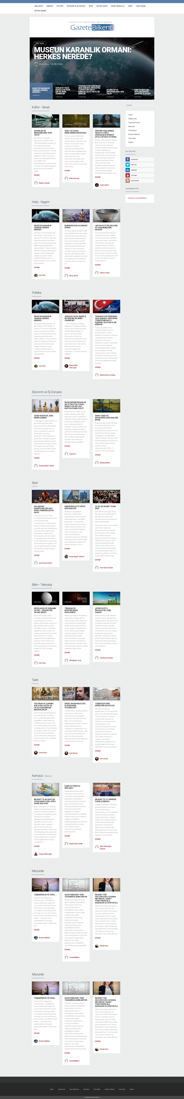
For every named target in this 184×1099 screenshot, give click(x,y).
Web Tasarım (95, 1097)
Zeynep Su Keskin (106, 658)
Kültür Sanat (52, 124)
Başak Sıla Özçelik (76, 844)
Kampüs (53, 789)
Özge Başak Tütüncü (76, 557)
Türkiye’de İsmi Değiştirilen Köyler (104, 704)
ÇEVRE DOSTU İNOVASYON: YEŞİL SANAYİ (103, 610)
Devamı (37, 175)
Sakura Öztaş (104, 273)
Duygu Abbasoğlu (45, 854)
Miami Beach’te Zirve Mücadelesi (75, 507)
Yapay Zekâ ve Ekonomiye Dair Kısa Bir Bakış (106, 417)
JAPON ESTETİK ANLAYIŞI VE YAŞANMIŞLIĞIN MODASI (106, 227)
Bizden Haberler (81, 882)
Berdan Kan (104, 946)
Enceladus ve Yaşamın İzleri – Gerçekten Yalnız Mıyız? (45, 610)
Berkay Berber (105, 463)
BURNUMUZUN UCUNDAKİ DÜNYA (76, 226)
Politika (46, 43)
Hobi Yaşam (52, 219)
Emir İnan (42, 663)
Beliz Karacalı (74, 178)
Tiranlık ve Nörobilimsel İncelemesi (71, 610)
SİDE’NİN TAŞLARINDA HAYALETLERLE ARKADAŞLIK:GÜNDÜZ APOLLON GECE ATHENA (105, 134)
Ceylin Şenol (104, 185)
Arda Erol (72, 454)
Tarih (54, 697)
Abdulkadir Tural (75, 660)
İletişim (131, 142)
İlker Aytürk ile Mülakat (72, 787)
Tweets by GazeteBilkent (137, 198)
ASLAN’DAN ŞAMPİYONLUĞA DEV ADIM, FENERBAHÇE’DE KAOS (44, 509)
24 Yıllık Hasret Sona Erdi (105, 507)
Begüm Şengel (44, 183)
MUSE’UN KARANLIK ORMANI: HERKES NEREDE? (42, 227)
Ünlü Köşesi (52, 888)
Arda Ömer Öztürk (45, 563)
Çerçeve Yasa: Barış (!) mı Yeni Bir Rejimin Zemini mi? (89, 53)
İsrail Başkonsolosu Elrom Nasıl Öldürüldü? (75, 705)
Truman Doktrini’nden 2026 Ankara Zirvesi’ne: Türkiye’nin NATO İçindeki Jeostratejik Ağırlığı (106, 320)
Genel (38, 43)
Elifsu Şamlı (73, 276)
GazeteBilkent (74, 957)
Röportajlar (53, 885)
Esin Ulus (42, 275)
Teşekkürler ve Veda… (45, 894)
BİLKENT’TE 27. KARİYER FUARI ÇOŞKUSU (105, 800)
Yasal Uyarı (132, 138)
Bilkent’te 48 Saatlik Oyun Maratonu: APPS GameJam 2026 (44, 801)
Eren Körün (43, 753)
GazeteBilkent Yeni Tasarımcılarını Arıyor (76, 895)
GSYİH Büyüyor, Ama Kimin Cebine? (43, 416)
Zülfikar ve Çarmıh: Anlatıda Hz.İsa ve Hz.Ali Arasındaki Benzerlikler (44, 706)
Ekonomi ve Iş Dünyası (52, 408)
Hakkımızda (132, 119)
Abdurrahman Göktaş (107, 375)
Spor (54, 499)
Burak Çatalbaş (44, 938)
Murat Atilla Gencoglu (50, 64)
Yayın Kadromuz (134, 122)
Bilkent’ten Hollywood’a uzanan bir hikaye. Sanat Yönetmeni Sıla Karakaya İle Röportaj (106, 898)
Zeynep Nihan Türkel (46, 466)
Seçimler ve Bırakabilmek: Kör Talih (43, 133)
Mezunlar (53, 882)
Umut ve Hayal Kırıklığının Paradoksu (75, 132)
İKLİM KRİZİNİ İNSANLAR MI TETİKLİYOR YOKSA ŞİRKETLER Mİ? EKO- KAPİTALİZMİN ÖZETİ (75, 405)
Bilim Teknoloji (51, 601)
